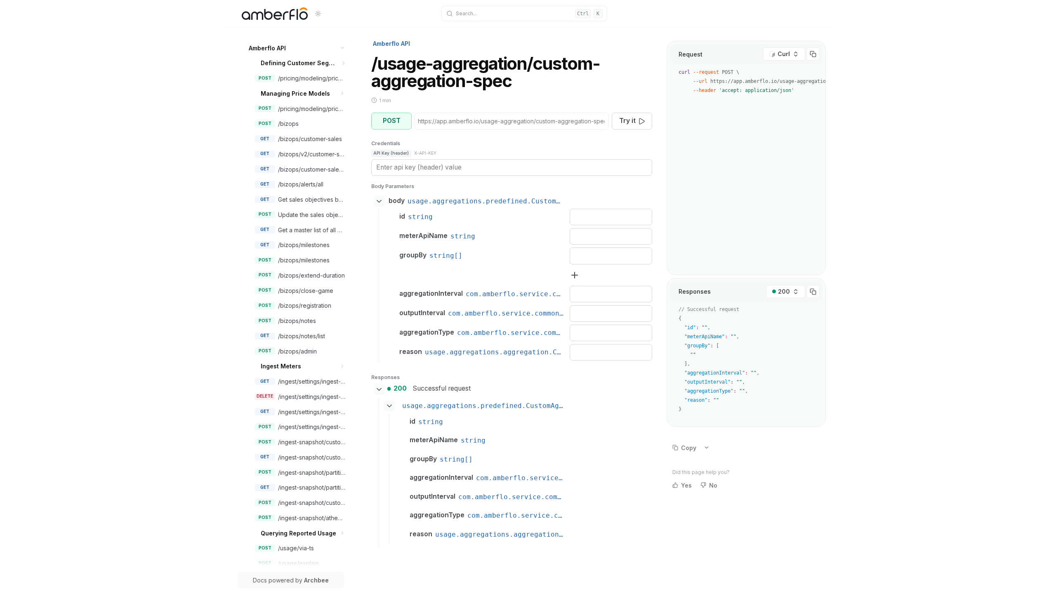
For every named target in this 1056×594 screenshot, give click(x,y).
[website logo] (275, 14)
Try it (627, 121)
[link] (296, 48)
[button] (342, 48)
